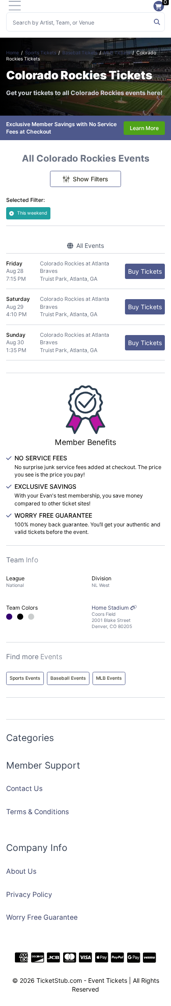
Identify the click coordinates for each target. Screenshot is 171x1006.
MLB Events (109, 678)
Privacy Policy (29, 894)
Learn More (144, 128)
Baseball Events (68, 678)
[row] (85, 271)
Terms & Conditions (37, 812)
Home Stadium (112, 616)
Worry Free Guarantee (42, 917)
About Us (21, 871)
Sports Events (25, 678)
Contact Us (24, 788)
